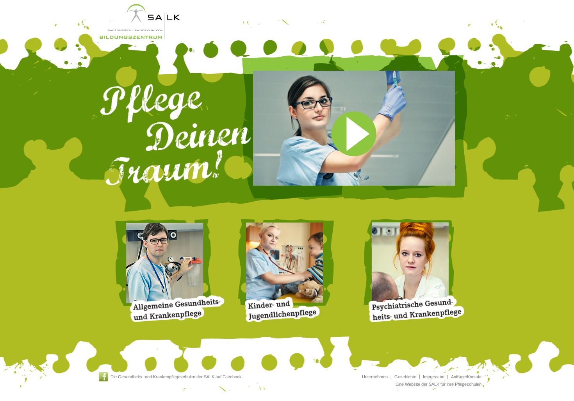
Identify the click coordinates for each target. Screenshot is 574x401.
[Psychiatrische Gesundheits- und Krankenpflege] (410, 264)
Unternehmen (375, 376)
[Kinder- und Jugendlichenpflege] (287, 264)
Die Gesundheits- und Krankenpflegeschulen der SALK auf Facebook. (177, 376)
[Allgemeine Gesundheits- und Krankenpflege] (164, 264)
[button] (364, 128)
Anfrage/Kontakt (466, 376)
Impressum (433, 376)
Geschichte (405, 376)
